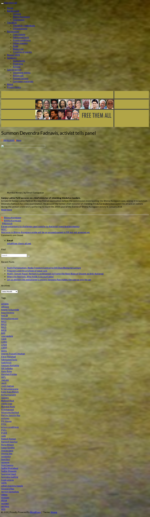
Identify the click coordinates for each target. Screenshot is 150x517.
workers (5, 506)
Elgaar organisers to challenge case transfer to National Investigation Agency (40, 225)
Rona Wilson (7, 444)
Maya (18, 140)
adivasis (5, 306)
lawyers (5, 397)
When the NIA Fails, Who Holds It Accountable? (30, 276)
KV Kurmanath (8, 394)
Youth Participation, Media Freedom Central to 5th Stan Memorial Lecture (44, 267)
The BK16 (12, 22)
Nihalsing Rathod (10, 412)
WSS (3, 509)
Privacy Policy (14, 87)
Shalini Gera (7, 450)
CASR (3, 338)
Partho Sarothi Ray (10, 415)
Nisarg (54, 512)
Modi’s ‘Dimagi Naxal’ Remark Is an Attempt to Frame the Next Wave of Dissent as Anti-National (55, 273)
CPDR (4, 344)
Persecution (13, 31)
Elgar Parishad (8, 356)
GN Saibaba (7, 368)
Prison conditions (22, 40)
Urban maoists (20, 43)
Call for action (14, 69)
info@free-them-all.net (19, 243)
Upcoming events (21, 72)
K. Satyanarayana (9, 388)
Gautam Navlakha (10, 365)
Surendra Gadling (9, 476)
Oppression (18, 19)
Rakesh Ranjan (8, 438)
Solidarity (12, 57)
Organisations (20, 28)
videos (4, 494)
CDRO (4, 341)
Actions (17, 66)
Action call (18, 75)
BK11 (3, 321)
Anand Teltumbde (10, 309)
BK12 (3, 324)
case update (7, 336)
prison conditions (10, 427)
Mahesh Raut (7, 400)
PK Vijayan (6, 421)
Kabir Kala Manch (10, 391)
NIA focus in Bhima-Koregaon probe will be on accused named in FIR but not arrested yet (45, 231)
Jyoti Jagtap (7, 385)
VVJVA (4, 500)
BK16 (3, 330)
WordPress (35, 512)
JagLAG (5, 380)
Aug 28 (4, 315)
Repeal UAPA (13, 54)
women (5, 503)
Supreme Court (8, 474)
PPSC (4, 424)
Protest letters (20, 78)
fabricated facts (9, 359)
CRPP (4, 347)
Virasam (5, 497)
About (10, 84)
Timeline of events (22, 51)
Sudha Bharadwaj (9, 468)
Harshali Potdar (9, 374)
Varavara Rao (7, 488)
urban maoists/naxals (12, 485)
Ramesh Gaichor (9, 441)
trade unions (7, 479)
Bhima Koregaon (21, 16)
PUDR (4, 432)
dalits (4, 350)
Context (17, 13)
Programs (18, 63)
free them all (10, 2)
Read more (6, 209)
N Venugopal (7, 409)
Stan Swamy (7, 465)
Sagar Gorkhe (8, 447)
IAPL (3, 377)
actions (5, 303)
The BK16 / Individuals (24, 25)
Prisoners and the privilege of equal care (27, 270)
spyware (5, 462)
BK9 (3, 333)
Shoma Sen (6, 453)
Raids (15, 46)
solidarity (6, 456)
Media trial (18, 49)
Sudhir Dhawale (9, 471)
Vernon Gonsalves (10, 491)
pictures (5, 418)
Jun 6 (3, 383)
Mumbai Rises (8, 406)
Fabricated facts (21, 37)
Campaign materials (23, 81)
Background (13, 10)
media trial (6, 403)
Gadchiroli (6, 362)
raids (3, 435)
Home (10, 7)
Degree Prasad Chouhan (13, 353)
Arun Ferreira (7, 312)
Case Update (19, 34)
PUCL (4, 429)
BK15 (3, 327)
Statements (19, 60)
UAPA (4, 482)
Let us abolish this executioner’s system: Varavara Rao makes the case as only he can (49, 279)
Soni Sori (5, 459)
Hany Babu (6, 371)
